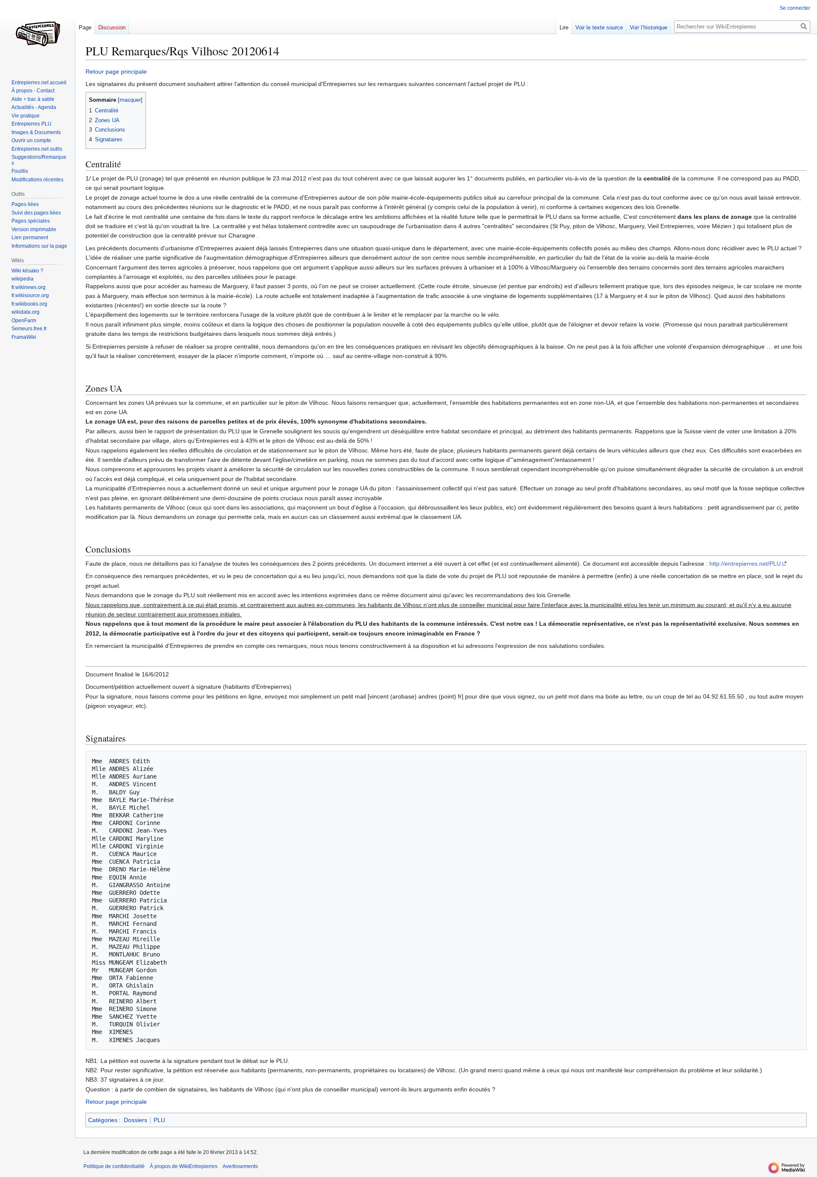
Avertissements (240, 1166)
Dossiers (135, 1120)
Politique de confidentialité (114, 1166)
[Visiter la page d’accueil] (37, 34)
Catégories (102, 1120)
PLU (159, 1120)
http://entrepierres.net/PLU (745, 563)
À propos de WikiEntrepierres (183, 1166)
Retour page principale (116, 71)
